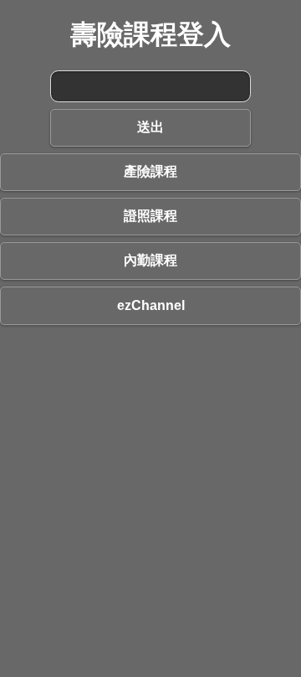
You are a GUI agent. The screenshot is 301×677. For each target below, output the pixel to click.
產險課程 (150, 171)
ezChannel (151, 305)
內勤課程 (150, 260)
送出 (150, 127)
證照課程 (150, 216)
